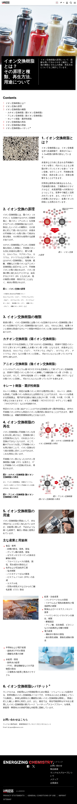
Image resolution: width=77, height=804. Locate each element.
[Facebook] (28, 766)
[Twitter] (33, 766)
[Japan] (57, 2)
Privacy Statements (13, 796)
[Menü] (75, 2)
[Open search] (71, 2)
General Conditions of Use (42, 796)
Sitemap (7, 799)
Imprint (62, 796)
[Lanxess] (9, 792)
